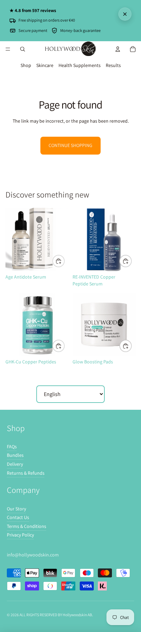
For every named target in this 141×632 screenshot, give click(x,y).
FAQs (12, 446)
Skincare (44, 65)
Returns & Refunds (25, 473)
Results (113, 65)
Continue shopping (70, 145)
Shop (26, 65)
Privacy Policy (20, 535)
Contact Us (18, 517)
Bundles (15, 455)
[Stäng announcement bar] (124, 14)
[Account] (117, 49)
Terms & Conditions (26, 526)
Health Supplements (80, 65)
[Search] (22, 49)
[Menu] (8, 49)
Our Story (16, 509)
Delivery (15, 464)
